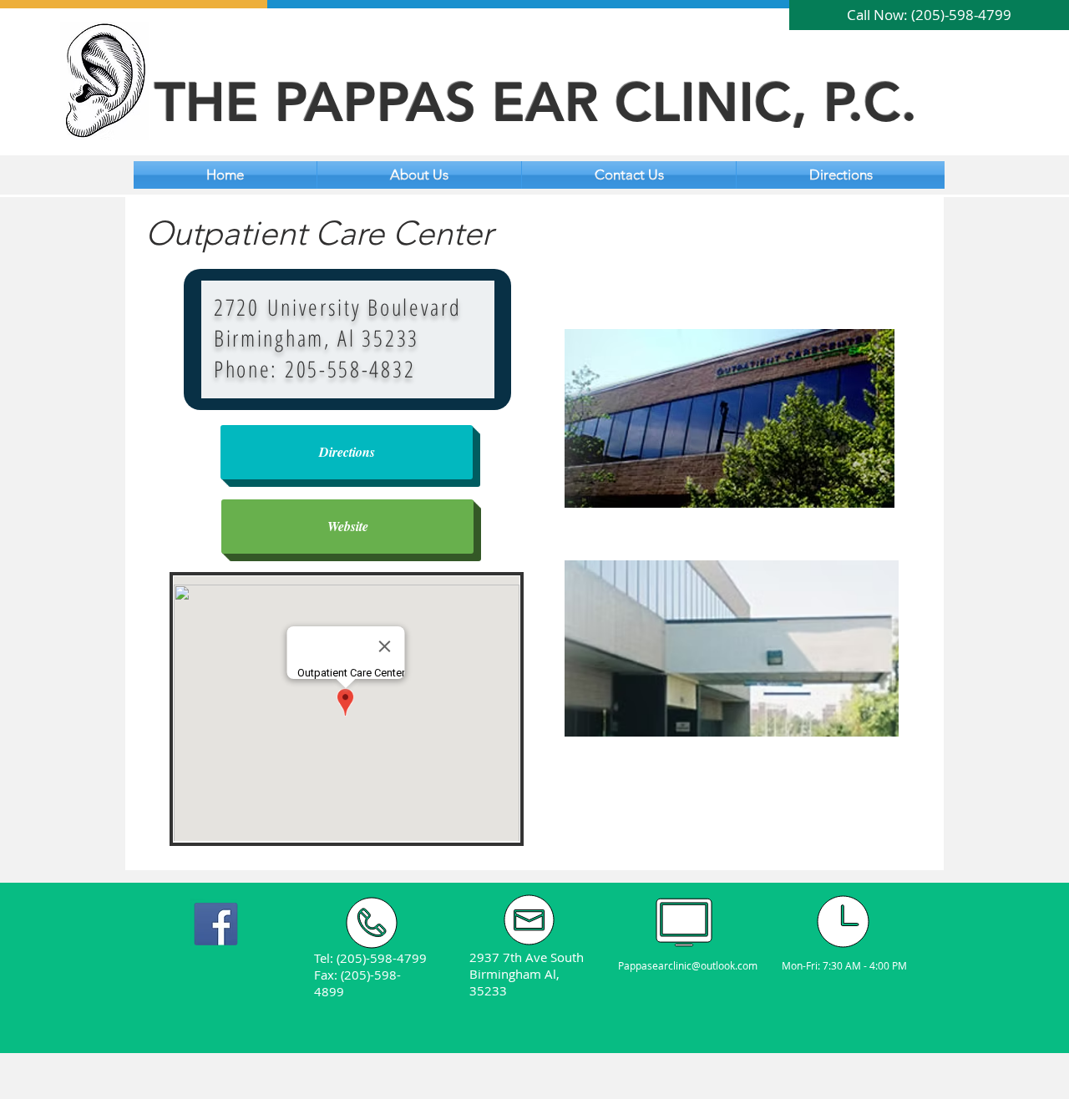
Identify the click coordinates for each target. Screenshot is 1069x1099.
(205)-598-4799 (382, 958)
